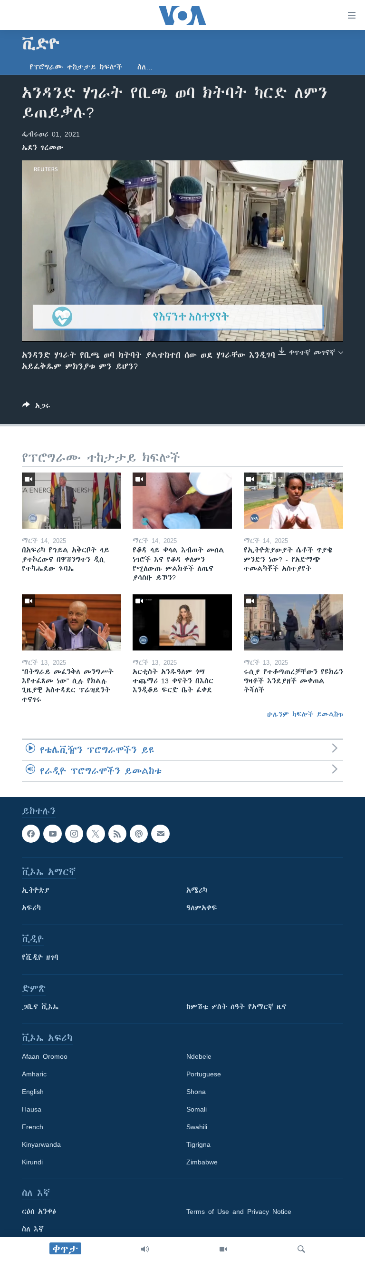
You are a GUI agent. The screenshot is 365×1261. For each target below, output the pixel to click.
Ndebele (198, 1056)
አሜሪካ (196, 890)
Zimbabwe (202, 1162)
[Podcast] (139, 834)
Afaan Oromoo (44, 1056)
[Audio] (145, 1249)
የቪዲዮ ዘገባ (40, 957)
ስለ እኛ (33, 1229)
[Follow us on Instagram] (74, 834)
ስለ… (145, 67)
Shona (196, 1091)
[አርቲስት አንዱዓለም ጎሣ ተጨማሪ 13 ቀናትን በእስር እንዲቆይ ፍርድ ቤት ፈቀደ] (182, 622)
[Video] (223, 1249)
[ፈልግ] (301, 1249)
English (33, 1091)
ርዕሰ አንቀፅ (39, 1211)
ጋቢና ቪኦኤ (40, 1007)
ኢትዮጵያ (35, 890)
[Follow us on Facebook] (31, 834)
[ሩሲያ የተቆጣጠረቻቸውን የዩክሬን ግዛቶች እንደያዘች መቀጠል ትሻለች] (293, 622)
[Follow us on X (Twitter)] (95, 834)
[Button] (36, 407)
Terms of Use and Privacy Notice (238, 1211)
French (32, 1127)
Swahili (196, 1127)
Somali (196, 1109)
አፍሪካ (31, 908)
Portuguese (203, 1074)
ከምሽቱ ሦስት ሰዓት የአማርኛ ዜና (236, 1007)
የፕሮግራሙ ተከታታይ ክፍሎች (75, 67)
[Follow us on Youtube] (52, 834)
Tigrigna (198, 1144)
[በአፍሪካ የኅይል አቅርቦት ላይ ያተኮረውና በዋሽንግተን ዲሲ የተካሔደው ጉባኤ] (71, 501)
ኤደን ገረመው (42, 147)
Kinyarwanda (41, 1144)
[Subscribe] (160, 834)
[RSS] (117, 834)
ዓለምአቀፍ (201, 908)
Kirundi (32, 1162)
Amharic (34, 1074)
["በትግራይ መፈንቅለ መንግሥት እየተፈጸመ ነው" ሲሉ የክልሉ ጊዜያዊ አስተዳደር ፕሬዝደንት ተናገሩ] (71, 622)
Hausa (31, 1109)
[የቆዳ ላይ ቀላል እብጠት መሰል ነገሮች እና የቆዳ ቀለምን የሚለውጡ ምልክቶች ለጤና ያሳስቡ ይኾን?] (182, 501)
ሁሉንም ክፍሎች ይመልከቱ (305, 714)
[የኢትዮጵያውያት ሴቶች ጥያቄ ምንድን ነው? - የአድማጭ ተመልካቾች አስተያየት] (293, 501)
